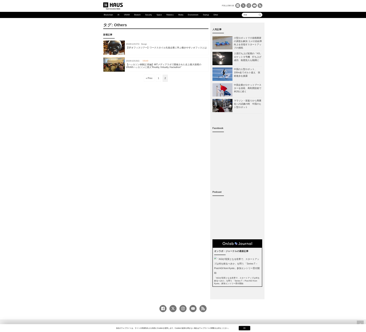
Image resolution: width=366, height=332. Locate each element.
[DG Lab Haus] (113, 6)
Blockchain (108, 15)
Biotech (137, 15)
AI (118, 15)
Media (180, 15)
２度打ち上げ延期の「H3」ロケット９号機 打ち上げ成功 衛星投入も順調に (248, 56)
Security (148, 15)
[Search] (260, 15)
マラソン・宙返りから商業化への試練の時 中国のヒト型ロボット (247, 103)
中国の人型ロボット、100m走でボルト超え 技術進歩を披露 (247, 72)
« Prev (149, 78)
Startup (206, 15)
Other (215, 15)
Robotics (170, 15)
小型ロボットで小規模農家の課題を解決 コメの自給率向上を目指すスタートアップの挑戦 (248, 43)
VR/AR (127, 15)
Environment (193, 15)
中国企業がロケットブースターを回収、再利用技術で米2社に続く (247, 88)
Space (159, 15)
